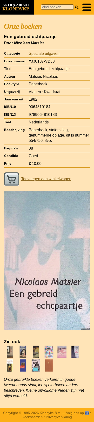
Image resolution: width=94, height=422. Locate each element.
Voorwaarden (32, 417)
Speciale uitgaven (44, 53)
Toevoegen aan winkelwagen (46, 179)
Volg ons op (75, 413)
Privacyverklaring (59, 417)
